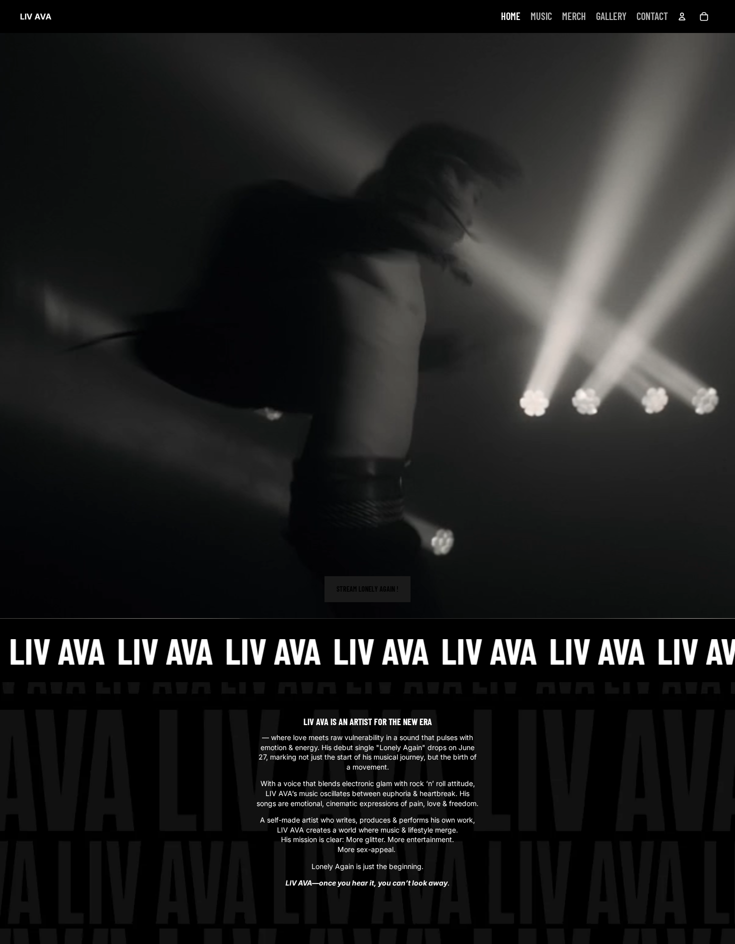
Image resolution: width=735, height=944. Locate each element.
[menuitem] (510, 16)
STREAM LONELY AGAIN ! (367, 589)
